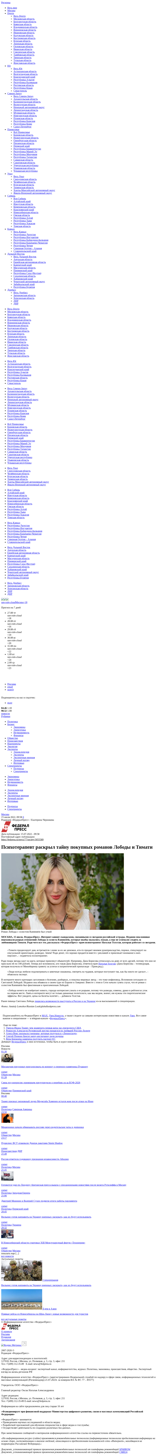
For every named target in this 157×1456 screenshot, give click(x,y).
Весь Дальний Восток (24, 256)
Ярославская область (24, 63)
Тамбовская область (23, 54)
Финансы (18, 735)
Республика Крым (23, 88)
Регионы (5, 2)
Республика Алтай (23, 218)
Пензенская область (23, 143)
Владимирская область (25, 27)
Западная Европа (21, 1193)
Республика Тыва (22, 220)
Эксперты (12, 749)
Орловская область (23, 46)
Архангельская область (25, 99)
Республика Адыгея (23, 79)
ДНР (15, 303)
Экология (12, 746)
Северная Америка (22, 1109)
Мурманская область (24, 113)
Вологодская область (24, 104)
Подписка (18, 768)
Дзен (132, 1015)
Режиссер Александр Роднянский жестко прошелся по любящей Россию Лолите (48, 1030)
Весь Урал (18, 176)
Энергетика (19, 730)
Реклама (11, 684)
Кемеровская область (24, 207)
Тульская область (22, 60)
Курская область (22, 41)
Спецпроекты (14, 765)
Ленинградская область (25, 110)
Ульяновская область (24, 168)
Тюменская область (23, 187)
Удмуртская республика (25, 165)
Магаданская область (24, 267)
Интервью (18, 763)
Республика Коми (22, 124)
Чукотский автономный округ (29, 281)
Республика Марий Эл (25, 151)
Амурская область (22, 259)
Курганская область (23, 184)
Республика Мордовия (25, 154)
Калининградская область (27, 101)
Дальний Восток (16, 254)
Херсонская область (23, 298)
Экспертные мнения (24, 757)
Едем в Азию (50, 1308)
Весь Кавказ (19, 231)
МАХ (45, 1015)
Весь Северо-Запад (23, 96)
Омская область (21, 215)
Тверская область (22, 57)
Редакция (6, 1337)
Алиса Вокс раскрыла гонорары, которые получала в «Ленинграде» (41, 1033)
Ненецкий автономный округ (29, 107)
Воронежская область (24, 30)
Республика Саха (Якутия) (27, 273)
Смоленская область (24, 52)
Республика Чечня (23, 245)
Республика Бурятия (24, 287)
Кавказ (11, 229)
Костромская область (24, 38)
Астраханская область (24, 71)
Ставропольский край (24, 251)
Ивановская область (23, 32)
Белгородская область (24, 21)
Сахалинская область (24, 276)
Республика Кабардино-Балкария (30, 240)
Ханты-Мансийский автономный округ (34, 190)
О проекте (6, 1331)
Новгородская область (25, 115)
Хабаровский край (23, 278)
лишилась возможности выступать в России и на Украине (65, 1001)
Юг (9, 66)
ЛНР (15, 301)
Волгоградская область (25, 74)
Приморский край (23, 270)
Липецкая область (22, 43)
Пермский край (21, 146)
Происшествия (15, 741)
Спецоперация (50, 1280)
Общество (12, 738)
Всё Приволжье (21, 132)
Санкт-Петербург (22, 126)
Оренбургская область (25, 140)
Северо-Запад (14, 93)
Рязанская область (22, 49)
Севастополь (20, 90)
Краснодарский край (24, 77)
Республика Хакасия (24, 223)
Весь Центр (19, 16)
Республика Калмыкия (25, 82)
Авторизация (8, 1339)
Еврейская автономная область (29, 262)
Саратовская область (24, 162)
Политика (12, 721)
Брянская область (22, 24)
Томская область (22, 226)
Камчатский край (22, 265)
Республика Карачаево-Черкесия (30, 243)
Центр (10, 13)
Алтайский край (22, 201)
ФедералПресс (57, 1018)
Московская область (23, 19)
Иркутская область (23, 204)
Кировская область (23, 135)
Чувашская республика (25, 171)
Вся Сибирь (19, 198)
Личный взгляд (21, 760)
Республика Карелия (24, 121)
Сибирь (11, 196)
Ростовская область (23, 85)
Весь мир (12, 7)
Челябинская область (24, 182)
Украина (16, 1225)
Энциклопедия (21, 752)
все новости (7, 1256)
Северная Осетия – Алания (27, 248)
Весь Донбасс (20, 292)
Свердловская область (25, 179)
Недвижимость (21, 732)
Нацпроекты (14, 743)
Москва (11, 10)
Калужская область (23, 35)
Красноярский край (23, 209)
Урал (9, 173)
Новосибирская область (25, 212)
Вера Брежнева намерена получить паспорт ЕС (31, 1039)
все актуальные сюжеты (13, 1319)
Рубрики (5, 716)
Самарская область (23, 160)
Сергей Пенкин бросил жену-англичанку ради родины (34, 1036)
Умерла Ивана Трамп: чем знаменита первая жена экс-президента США (43, 1028)
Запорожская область (24, 295)
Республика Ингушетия (25, 237)
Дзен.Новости (56, 1015)
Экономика (19, 727)
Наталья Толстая (107, 963)
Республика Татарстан (25, 157)
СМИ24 (123, 1452)
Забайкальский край (24, 284)
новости (5, 713)
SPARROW (124, 1449)
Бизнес (11, 724)
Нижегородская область (25, 137)
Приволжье (13, 129)
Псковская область (23, 118)
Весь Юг (18, 68)
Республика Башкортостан (27, 148)
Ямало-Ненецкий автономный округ (32, 193)
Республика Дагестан (24, 234)
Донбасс (11, 290)
